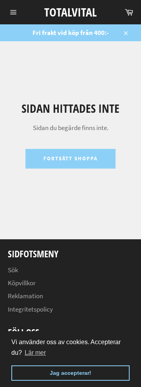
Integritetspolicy (30, 309)
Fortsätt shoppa (70, 158)
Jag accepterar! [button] (70, 373)
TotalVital (70, 12)
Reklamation (25, 296)
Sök (13, 270)
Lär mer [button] (35, 352)
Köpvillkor (22, 283)
